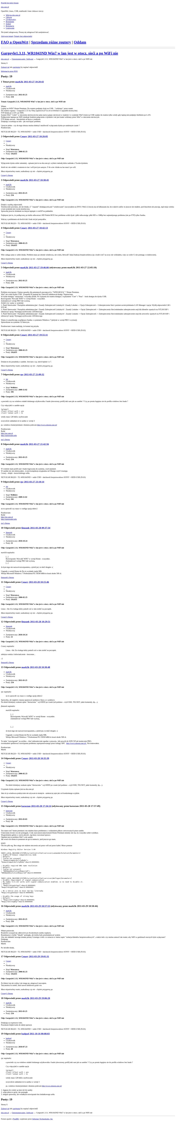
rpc (21, 374)
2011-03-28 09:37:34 (40, 528)
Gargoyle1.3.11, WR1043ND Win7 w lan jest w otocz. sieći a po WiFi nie (59, 53)
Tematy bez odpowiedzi (23, 36)
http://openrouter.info (9, 435)
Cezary (23, 136)
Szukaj (8, 24)
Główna (9, 17)
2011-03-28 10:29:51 (40, 621)
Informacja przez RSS (9, 71)
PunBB (16, 1119)
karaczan (26, 806)
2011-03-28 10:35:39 (39, 758)
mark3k (19, 81)
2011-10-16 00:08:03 (40, 1033)
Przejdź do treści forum (9, 3)
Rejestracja (10, 26)
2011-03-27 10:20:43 (34, 81)
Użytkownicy (11, 19)
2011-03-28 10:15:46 (39, 582)
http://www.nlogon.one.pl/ (47, 425)
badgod (25, 1033)
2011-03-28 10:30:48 (40, 667)
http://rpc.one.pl (7, 433)
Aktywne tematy (7, 36)
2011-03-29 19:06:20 (40, 998)
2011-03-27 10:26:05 (38, 136)
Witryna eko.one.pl (13, 15)
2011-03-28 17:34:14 (41, 806)
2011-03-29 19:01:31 (39, 956)
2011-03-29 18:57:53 (40, 906)
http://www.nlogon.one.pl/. (76, 743)
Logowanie (10, 28)
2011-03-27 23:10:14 (34, 482)
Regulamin (10, 22)
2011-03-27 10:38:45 (39, 180)
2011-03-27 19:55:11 (38, 335)
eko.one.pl (5, 7)
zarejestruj (16, 67)
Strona (7, 175)
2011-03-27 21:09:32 (34, 374)
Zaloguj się (5, 67)
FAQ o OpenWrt (14, 42)
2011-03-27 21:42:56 (39, 444)
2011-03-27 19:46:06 (39, 267)
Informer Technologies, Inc (42, 1119)
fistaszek (25, 528)
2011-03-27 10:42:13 (38, 228)
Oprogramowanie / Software (22, 59)
